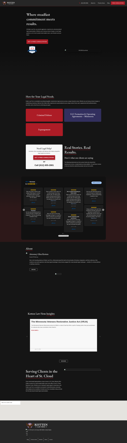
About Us (93, 3)
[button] (24, 210)
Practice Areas (101, 3)
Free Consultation (118, 3)
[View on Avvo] (33, 203)
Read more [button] (53, 200)
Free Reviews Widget (64, 235)
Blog (108, 3)
